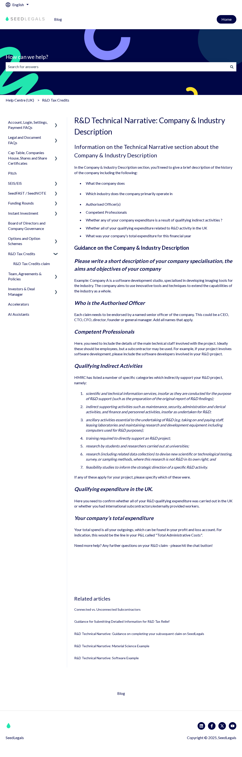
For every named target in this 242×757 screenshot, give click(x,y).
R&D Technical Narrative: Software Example (106, 658)
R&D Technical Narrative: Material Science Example (111, 646)
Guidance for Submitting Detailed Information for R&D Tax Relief (121, 621)
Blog (58, 19)
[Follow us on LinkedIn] (201, 726)
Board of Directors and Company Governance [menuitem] (26, 225)
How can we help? (27, 56)
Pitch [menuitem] (12, 173)
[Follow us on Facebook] (212, 726)
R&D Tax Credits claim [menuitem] (31, 263)
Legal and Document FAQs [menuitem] (24, 140)
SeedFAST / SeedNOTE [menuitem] (27, 193)
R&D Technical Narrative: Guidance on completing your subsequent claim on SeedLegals (139, 634)
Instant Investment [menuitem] (23, 213)
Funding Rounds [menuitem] (21, 203)
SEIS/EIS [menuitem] (15, 183)
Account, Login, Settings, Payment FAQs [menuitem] (28, 125)
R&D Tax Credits (55, 100)
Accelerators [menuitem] (18, 304)
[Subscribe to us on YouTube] (232, 726)
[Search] (231, 66)
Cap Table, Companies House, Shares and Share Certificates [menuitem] (27, 157)
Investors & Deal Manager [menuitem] (21, 291)
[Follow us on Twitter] (222, 726)
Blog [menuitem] (121, 693)
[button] (56, 122)
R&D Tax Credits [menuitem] (21, 253)
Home (226, 19)
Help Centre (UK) (20, 100)
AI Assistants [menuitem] (18, 314)
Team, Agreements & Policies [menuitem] (25, 276)
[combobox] (116, 66)
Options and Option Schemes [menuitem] (24, 241)
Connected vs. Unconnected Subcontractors (107, 609)
